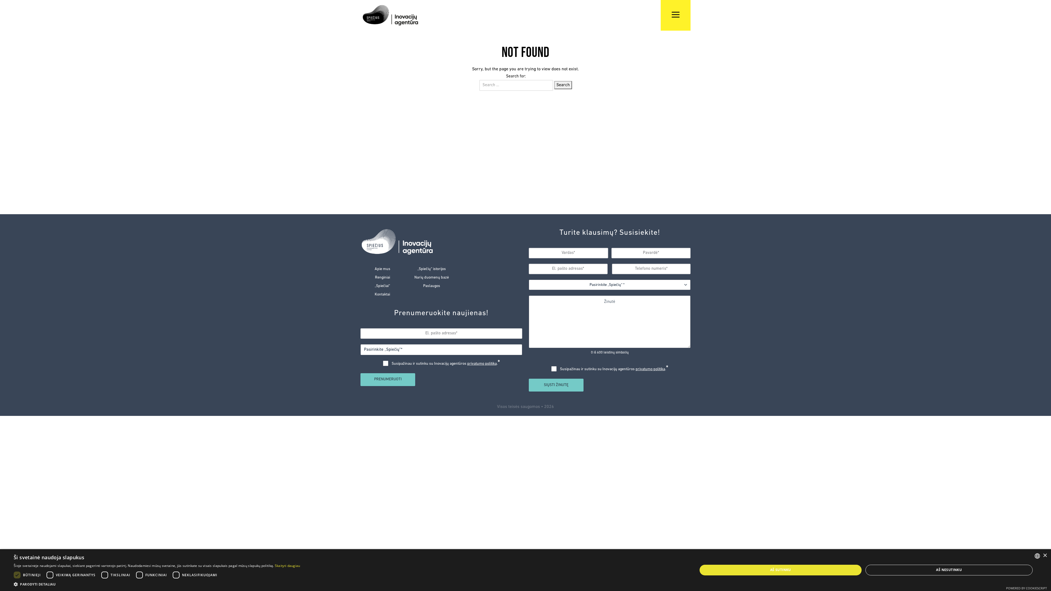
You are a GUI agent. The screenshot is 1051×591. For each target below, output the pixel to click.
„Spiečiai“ (382, 286)
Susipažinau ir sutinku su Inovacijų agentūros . (446, 364)
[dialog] (525, 570)
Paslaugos (431, 286)
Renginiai (382, 278)
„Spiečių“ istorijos (431, 269)
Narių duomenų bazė (431, 278)
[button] (157, 584)
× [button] (1045, 556)
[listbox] (1037, 556)
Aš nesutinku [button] (949, 569)
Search (563, 85)
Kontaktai (382, 294)
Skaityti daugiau (287, 565)
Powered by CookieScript (1026, 588)
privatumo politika (482, 364)
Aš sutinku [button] (780, 569)
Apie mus (382, 269)
